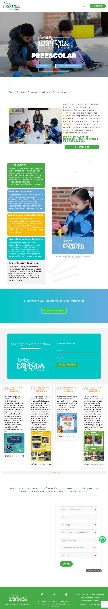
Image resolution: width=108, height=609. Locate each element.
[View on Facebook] (23, 456)
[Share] (21, 456)
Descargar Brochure (69, 66)
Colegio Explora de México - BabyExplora (16, 389)
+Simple (97, 604)
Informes (43, 66)
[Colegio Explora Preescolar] (11, 6)
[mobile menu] (83, 6)
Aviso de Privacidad (90, 601)
